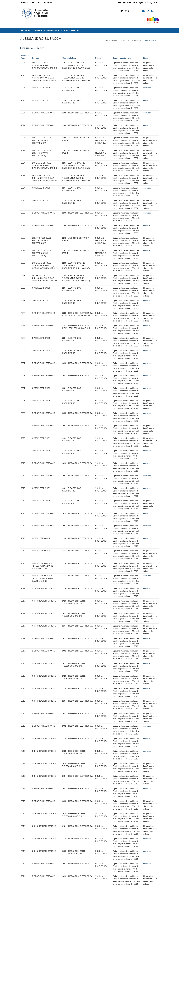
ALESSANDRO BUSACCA (40, 38)
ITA (121, 11)
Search (144, 3)
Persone (114, 41)
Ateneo (24, 3)
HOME (106, 41)
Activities (26, 31)
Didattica (36, 3)
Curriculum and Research (46, 31)
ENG (127, 11)
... (120, 41)
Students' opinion (70, 31)
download (147, 88)
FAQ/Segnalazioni (128, 3)
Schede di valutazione (151, 41)
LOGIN (155, 3)
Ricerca (48, 3)
